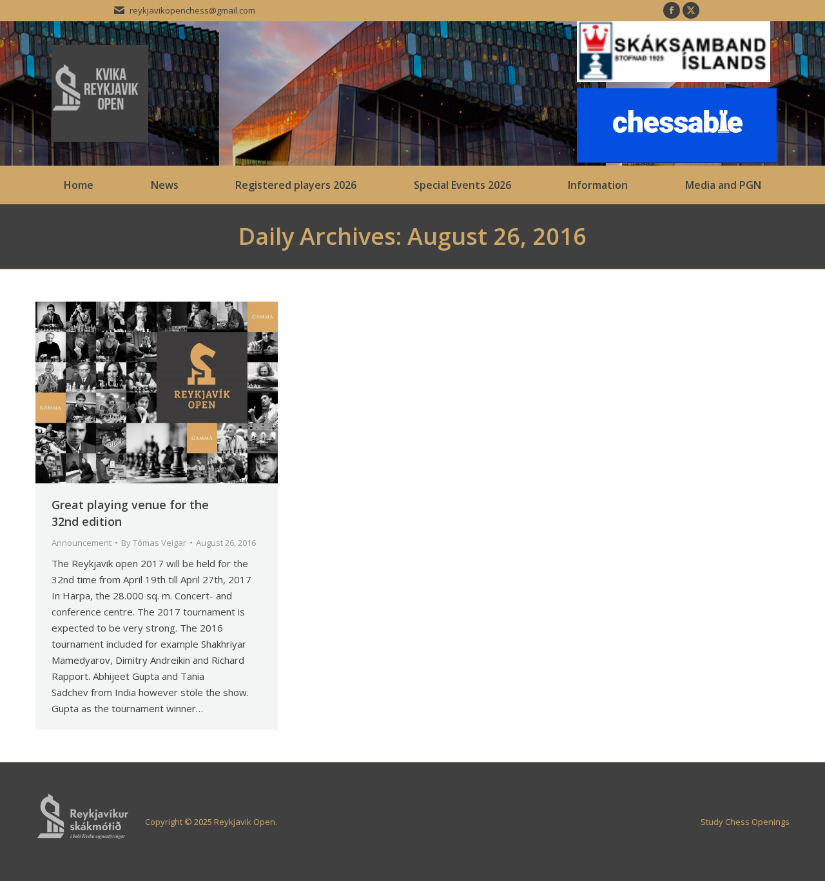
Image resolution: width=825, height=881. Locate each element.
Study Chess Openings (745, 822)
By (153, 542)
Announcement (82, 542)
